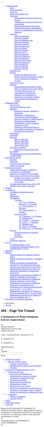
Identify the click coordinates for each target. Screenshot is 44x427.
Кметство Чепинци (21, 36)
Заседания (14, 135)
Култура (13, 230)
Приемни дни (15, 71)
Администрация (11, 6)
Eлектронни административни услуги (24, 247)
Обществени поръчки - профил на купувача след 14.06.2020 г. (23, 171)
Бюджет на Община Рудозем (25, 75)
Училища (18, 200)
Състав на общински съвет (20, 107)
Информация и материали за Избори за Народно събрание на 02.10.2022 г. (25, 280)
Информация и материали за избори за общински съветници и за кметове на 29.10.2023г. (25, 271)
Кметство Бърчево (21, 54)
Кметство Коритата (21, 63)
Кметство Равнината (22, 56)
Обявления (12, 394)
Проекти (13, 85)
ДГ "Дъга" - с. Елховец (28, 226)
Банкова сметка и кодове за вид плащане (25, 366)
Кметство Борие (20, 48)
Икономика (14, 196)
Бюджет (13, 73)
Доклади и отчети (17, 83)
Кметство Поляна (21, 67)
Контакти (9, 251)
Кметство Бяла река (22, 46)
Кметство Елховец (21, 38)
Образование (15, 198)
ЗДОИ (7, 400)
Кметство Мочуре (21, 69)
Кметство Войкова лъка (23, 40)
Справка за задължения (19, 364)
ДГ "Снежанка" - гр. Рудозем (30, 216)
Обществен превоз (12, 403)
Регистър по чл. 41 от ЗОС (20, 386)
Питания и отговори (18, 147)
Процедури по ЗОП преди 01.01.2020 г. (25, 176)
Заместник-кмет (16, 10)
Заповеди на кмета (17, 166)
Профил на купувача (13, 168)
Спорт (12, 239)
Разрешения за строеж (18, 384)
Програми (14, 162)
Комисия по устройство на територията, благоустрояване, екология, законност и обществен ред (28, 117)
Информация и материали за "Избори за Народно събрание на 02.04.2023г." (25, 276)
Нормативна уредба (13, 158)
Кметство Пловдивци (22, 60)
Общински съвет (11, 103)
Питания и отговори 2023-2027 (26, 150)
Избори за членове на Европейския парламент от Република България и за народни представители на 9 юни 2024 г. (25, 265)
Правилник (14, 133)
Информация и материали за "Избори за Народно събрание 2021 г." (25, 296)
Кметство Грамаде (21, 50)
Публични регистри (16, 372)
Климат (13, 194)
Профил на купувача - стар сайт (26, 178)
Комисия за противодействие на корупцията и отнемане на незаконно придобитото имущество (28, 129)
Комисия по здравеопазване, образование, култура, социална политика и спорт (26, 123)
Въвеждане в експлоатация (20, 382)
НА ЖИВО (14, 152)
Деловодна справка (12, 359)
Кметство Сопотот (21, 44)
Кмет (12, 8)
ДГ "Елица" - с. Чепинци (28, 222)
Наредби (13, 160)
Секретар (13, 12)
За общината (10, 190)
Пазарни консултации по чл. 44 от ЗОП (25, 184)
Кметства (13, 34)
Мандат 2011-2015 (21, 145)
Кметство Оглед (20, 52)
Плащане (13, 368)
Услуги (8, 243)
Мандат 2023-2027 (21, 139)
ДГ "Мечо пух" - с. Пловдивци (31, 228)
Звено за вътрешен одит (19, 14)
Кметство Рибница (21, 42)
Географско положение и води (21, 192)
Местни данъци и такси (17, 362)
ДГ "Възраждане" (25, 218)
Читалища (18, 236)
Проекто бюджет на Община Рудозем (28, 77)
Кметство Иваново (21, 58)
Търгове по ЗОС (16, 398)
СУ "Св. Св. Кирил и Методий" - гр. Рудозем (28, 203)
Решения (13, 137)
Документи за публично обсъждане (19, 299)
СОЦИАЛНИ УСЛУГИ (19, 249)
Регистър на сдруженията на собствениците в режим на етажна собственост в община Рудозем (23, 376)
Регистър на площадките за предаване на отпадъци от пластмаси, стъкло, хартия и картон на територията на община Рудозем (26, 390)
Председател (15, 105)
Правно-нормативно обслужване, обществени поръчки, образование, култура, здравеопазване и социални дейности (28, 29)
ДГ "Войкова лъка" (26, 224)
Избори (8, 253)
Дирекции (14, 16)
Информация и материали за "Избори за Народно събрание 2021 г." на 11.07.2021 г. (26, 292)
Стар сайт (9, 405)
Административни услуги (20, 245)
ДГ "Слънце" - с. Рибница (29, 220)
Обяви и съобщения (17, 396)
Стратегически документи (20, 164)
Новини (8, 188)
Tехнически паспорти (18, 380)
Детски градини (20, 214)
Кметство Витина (21, 65)
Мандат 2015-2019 (21, 143)
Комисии (13, 109)
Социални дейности (17, 241)
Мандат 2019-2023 (21, 141)
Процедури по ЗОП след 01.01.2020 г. (24, 174)
